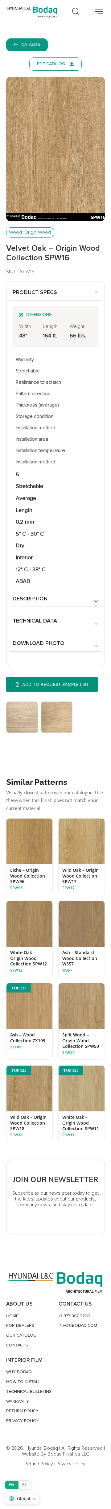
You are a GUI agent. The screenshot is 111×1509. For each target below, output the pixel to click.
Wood (15, 232)
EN (12, 1484)
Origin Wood (37, 232)
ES (24, 1484)
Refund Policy (38, 1464)
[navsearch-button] (76, 11)
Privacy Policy (70, 1464)
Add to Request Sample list (55, 684)
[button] (99, 12)
